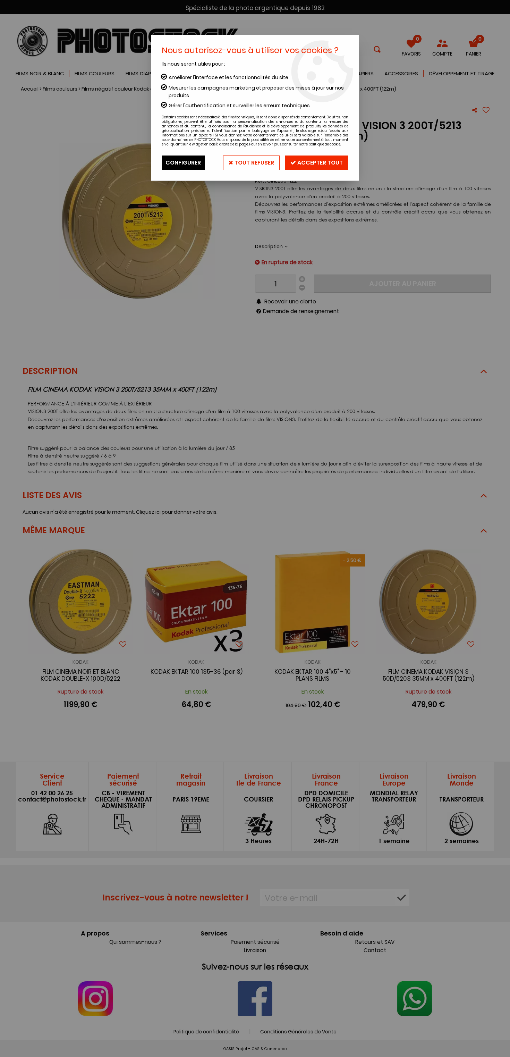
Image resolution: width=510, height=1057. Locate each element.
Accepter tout (319, 163)
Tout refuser (253, 163)
